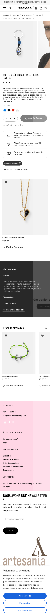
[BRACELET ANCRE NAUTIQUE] (19, 353)
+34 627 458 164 (9, 411)
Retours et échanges (11, 459)
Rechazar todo (25, 610)
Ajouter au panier (33, 118)
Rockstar (25, 169)
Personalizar (25, 603)
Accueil (6, 15)
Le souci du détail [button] (9, 303)
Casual (17, 169)
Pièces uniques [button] (8, 297)
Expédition (7, 455)
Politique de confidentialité (13, 466)
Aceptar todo (25, 596)
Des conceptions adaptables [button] (14, 309)
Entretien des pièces (11, 463)
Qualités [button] (6, 275)
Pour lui (16, 15)
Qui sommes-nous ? (10, 439)
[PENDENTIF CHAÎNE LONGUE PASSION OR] (25, 207)
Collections (27, 15)
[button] (4, 8)
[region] (25, 591)
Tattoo (38, 15)
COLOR (6, 105)
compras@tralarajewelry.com (14, 415)
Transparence (8, 470)
